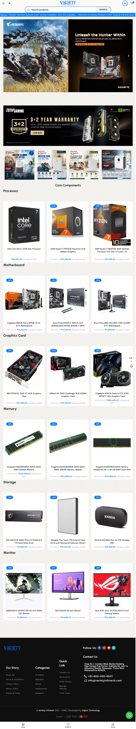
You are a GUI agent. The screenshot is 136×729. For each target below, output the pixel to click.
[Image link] (12, 648)
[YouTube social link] (109, 648)
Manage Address (63, 687)
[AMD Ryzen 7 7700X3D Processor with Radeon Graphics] (68, 224)
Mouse (38, 684)
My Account (64, 677)
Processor (39, 675)
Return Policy (12, 689)
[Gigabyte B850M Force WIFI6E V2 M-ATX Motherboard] (24, 299)
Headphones (41, 689)
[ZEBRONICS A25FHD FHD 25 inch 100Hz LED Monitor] (24, 586)
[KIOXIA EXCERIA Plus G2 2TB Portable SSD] (112, 516)
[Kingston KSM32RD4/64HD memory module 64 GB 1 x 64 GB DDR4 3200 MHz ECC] (112, 442)
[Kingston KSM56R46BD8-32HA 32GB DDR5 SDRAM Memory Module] (68, 442)
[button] (68, 55)
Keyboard (39, 679)
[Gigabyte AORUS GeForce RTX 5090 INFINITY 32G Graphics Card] (112, 369)
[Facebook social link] (99, 648)
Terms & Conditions (15, 679)
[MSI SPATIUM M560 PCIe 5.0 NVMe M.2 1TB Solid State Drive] (24, 516)
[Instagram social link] (104, 648)
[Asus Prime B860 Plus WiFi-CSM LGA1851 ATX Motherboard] (112, 299)
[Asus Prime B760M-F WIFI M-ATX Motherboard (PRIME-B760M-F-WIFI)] (68, 299)
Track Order (64, 693)
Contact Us (64, 672)
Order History (65, 681)
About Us (10, 675)
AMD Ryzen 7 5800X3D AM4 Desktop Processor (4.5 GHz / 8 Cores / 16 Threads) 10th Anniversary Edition (112, 252)
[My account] (125, 3)
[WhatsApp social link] (114, 648)
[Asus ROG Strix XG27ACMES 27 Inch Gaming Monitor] (112, 586)
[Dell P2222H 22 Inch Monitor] (68, 586)
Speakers (39, 693)
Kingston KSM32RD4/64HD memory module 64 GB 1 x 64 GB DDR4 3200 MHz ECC (112, 470)
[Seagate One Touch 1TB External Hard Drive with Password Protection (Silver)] (68, 516)
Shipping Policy (13, 693)
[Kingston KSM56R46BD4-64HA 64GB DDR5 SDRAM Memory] (24, 442)
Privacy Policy (12, 684)
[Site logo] (68, 3)
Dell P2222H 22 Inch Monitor (68, 610)
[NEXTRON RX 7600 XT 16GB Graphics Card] (24, 369)
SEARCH (103, 10)
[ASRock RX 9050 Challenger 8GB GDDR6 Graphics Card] (68, 369)
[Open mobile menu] (3, 3)
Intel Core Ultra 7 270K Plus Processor (24, 249)
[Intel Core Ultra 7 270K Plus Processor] (24, 224)
